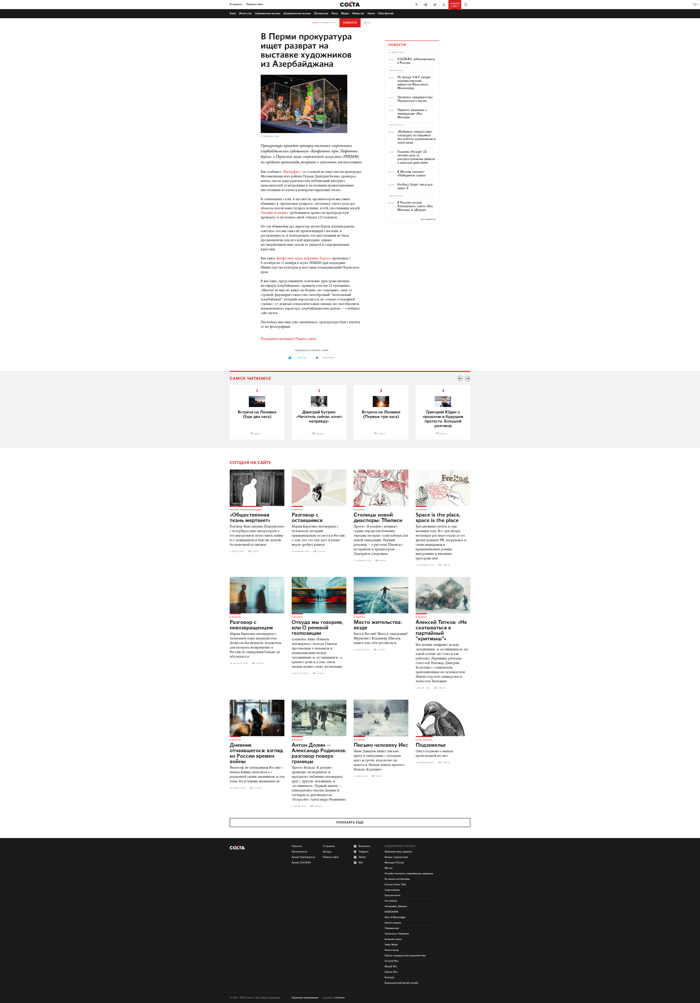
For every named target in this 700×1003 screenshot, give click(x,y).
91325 (379, 776)
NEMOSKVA (391, 912)
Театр (334, 13)
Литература (321, 13)
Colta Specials (386, 13)
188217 (257, 434)
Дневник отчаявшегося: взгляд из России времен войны (256, 753)
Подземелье (431, 745)
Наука (371, 13)
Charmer (340, 997)
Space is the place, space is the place (438, 517)
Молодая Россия (394, 862)
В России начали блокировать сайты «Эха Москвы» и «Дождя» (415, 206)
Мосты (388, 868)
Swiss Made (391, 944)
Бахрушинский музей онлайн (401, 983)
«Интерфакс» (292, 172)
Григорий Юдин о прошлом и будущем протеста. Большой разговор (443, 419)
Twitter (362, 857)
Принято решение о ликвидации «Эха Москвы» (412, 113)
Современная (267, 13)
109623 (318, 806)
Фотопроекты (299, 851)
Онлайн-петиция (273, 213)
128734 (446, 763)
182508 (319, 434)
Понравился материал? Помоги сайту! (288, 339)
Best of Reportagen (395, 917)
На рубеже (391, 901)
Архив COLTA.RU (301, 862)
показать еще (350, 822)
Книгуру (389, 977)
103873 (260, 663)
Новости (350, 23)
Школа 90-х (391, 972)
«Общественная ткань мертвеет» (250, 517)
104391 (381, 650)
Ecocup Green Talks (395, 884)
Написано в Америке (397, 933)
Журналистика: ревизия (398, 851)
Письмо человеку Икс (381, 745)
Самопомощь (392, 890)
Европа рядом (393, 923)
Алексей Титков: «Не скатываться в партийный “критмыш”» (441, 631)
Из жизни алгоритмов (397, 879)
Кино (233, 13)
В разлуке (297, 510)
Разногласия (392, 950)
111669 (258, 788)
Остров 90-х (391, 961)
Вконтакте (364, 846)
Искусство (245, 13)
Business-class (271, 136)
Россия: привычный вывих (246, 510)
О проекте (236, 4)
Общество (358, 13)
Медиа (345, 13)
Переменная (392, 928)
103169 (321, 551)
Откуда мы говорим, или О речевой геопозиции (317, 628)
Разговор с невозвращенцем (251, 625)
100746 (446, 565)
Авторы (327, 851)
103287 (321, 673)
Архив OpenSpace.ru (303, 857)
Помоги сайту (254, 4)
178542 (381, 434)
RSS (361, 862)
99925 (383, 561)
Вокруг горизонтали (396, 857)
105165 (442, 688)
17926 (255, 551)
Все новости (428, 219)
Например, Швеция (396, 906)
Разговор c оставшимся (307, 517)
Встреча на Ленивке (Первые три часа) (381, 414)
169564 (443, 434)
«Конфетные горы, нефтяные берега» (303, 258)
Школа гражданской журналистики (405, 955)
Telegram (364, 851)
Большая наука (393, 939)
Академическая (297, 13)
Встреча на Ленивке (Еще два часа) (257, 414)
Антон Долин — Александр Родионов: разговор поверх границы (319, 753)
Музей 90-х (391, 966)
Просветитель (392, 895)
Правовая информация (305, 997)
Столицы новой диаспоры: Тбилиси (378, 517)
